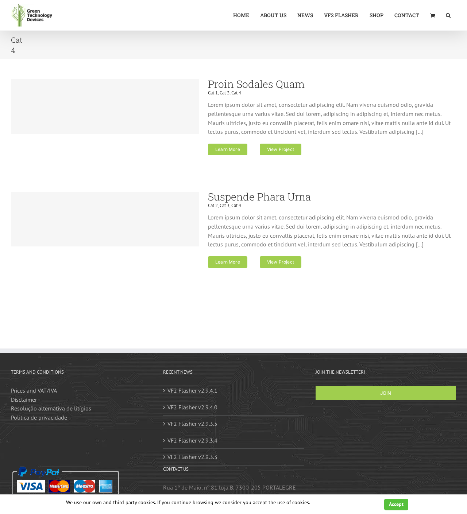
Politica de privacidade (39, 417)
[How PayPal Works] (65, 470)
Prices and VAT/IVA (34, 390)
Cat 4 (236, 93)
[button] (448, 15)
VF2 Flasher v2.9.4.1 (192, 390)
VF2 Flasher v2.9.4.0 (192, 407)
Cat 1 (213, 93)
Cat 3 (224, 93)
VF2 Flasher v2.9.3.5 (192, 423)
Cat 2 (213, 205)
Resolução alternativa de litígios (51, 408)
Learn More (227, 149)
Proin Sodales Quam (256, 84)
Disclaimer (24, 399)
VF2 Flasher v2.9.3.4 (192, 440)
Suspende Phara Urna (259, 196)
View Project (280, 149)
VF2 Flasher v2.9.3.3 (192, 456)
